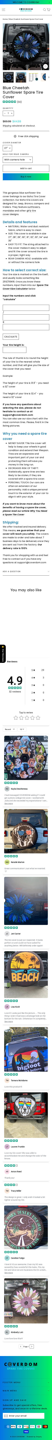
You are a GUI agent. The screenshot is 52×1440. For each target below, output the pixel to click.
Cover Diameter (12, 143)
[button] (37, 670)
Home (5, 19)
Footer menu (12, 1382)
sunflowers (33, 207)
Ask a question (12, 571)
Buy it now (26, 176)
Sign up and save (15, 1400)
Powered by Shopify (34, 1437)
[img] (9, 102)
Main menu (10, 1390)
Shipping (7, 126)
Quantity (8, 108)
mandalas (8, 210)
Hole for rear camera (16, 154)
